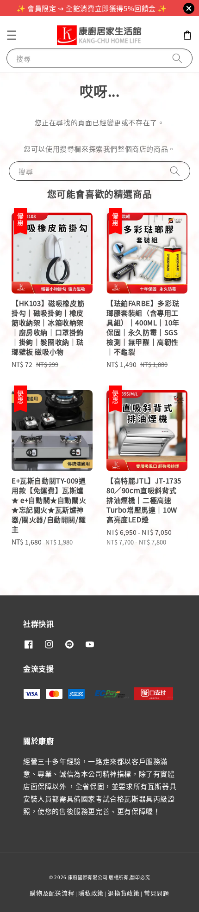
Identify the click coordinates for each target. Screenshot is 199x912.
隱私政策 (91, 892)
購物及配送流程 (52, 892)
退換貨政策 (124, 892)
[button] (11, 35)
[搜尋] (177, 58)
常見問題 (156, 892)
